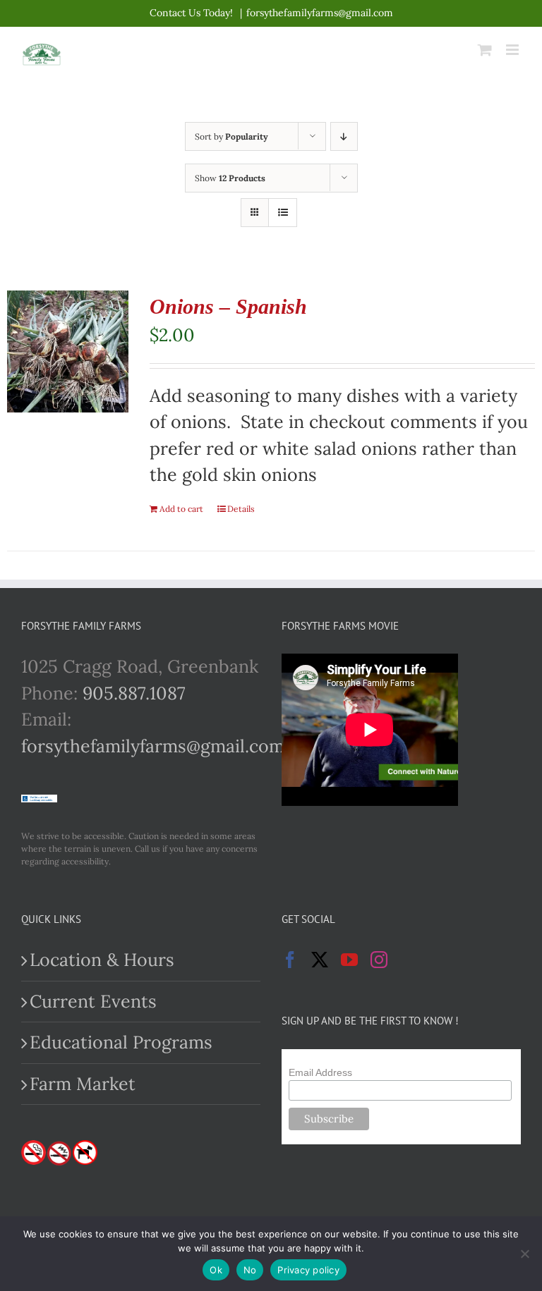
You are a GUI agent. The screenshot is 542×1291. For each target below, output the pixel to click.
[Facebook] (290, 959)
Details (241, 508)
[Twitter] (319, 959)
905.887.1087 (134, 693)
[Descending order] (344, 136)
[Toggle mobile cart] (485, 49)
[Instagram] (379, 959)
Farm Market (83, 1083)
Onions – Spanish (228, 306)
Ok (216, 1269)
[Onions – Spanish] (67, 351)
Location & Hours (102, 959)
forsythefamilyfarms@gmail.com (319, 12)
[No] (524, 1254)
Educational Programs (121, 1042)
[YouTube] (349, 959)
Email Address (320, 1072)
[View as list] (282, 212)
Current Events (93, 1001)
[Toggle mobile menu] (513, 49)
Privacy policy (308, 1269)
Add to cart (181, 508)
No (250, 1269)
